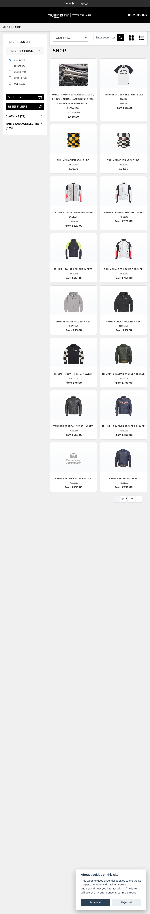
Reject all (126, 902)
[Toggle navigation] (6, 15)
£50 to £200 (20, 72)
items (68, 3)
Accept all (95, 902)
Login (82, 3)
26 (131, 499)
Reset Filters (17, 106)
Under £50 (19, 66)
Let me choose (126, 892)
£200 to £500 (20, 78)
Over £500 (19, 83)
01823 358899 (137, 15)
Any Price (19, 60)
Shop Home (15, 97)
